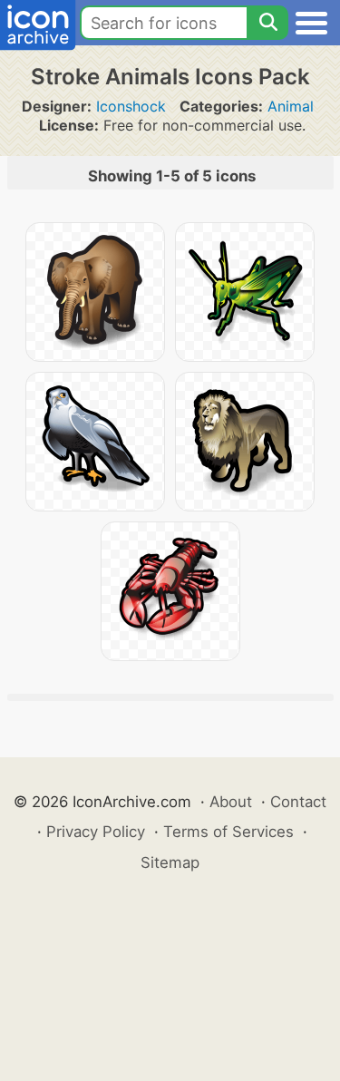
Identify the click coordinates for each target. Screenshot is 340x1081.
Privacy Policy (95, 832)
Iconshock (131, 106)
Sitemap (170, 862)
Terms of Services (228, 832)
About (230, 802)
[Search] (267, 22)
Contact (298, 802)
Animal (290, 106)
